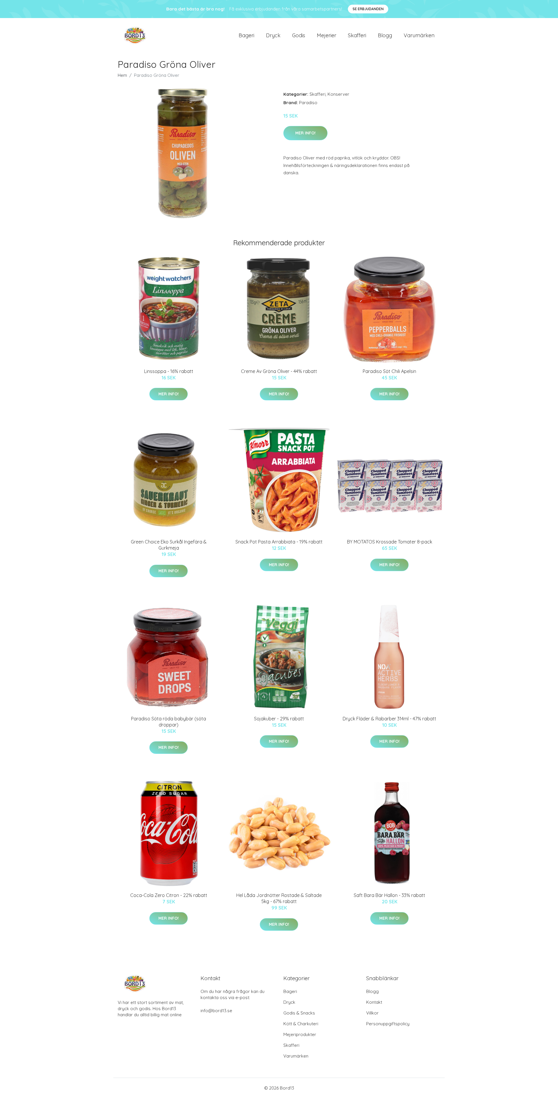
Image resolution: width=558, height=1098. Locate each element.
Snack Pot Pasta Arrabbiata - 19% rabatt (279, 542)
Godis (298, 35)
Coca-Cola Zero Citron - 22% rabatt (168, 895)
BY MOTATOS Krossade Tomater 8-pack (389, 542)
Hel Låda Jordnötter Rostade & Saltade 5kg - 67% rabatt (279, 898)
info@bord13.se (216, 1010)
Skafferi (357, 35)
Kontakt (374, 1002)
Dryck (273, 35)
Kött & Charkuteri (300, 1023)
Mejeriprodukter (299, 1034)
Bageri (246, 35)
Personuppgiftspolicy (387, 1023)
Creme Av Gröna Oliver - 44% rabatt (279, 371)
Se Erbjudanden (368, 9)
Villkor (372, 1013)
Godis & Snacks (299, 1013)
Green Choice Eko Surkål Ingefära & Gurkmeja (169, 545)
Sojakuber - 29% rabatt (279, 719)
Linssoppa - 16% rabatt (168, 371)
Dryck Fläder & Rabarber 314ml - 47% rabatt (389, 719)
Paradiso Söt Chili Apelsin (389, 371)
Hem (122, 75)
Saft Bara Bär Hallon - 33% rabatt (389, 895)
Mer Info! (305, 133)
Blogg (385, 35)
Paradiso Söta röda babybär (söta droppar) (168, 722)
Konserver (338, 94)
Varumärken (419, 35)
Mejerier (326, 35)
